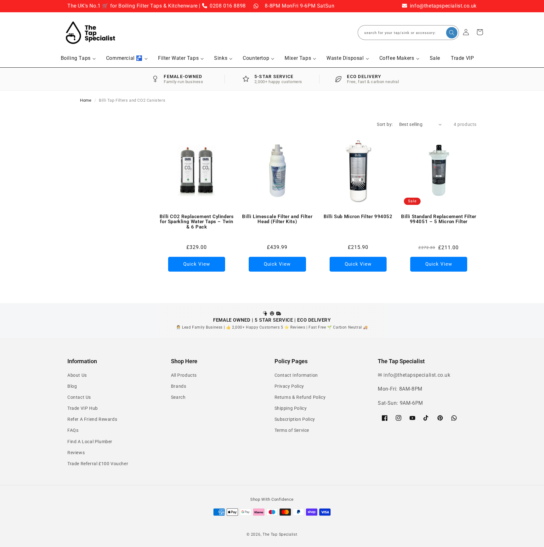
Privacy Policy (289, 386)
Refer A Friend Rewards (92, 419)
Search (178, 397)
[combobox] (408, 32)
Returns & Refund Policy (300, 397)
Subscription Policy (295, 419)
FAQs (72, 430)
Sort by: (385, 124)
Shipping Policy (291, 408)
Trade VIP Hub (82, 408)
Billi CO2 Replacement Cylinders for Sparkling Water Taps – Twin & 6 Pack (197, 222)
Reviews (76, 452)
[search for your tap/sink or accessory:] (451, 32)
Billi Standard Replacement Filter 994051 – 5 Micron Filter (438, 219)
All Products (184, 375)
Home (85, 100)
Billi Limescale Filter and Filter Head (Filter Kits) (277, 219)
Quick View (196, 264)
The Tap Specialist (280, 534)
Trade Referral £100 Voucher (97, 463)
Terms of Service (292, 430)
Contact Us (79, 397)
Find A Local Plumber (89, 441)
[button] (78, 58)
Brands (178, 386)
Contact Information (296, 375)
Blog (72, 386)
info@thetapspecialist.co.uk (442, 6)
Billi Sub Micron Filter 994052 (358, 216)
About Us (77, 375)
